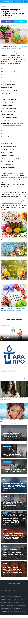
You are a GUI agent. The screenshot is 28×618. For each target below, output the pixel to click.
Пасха (9, 371)
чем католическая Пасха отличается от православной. (13, 311)
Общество (3, 6)
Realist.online (9, 596)
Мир (4, 427)
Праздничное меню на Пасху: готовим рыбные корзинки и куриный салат (12, 126)
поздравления (4, 371)
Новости (5, 496)
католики (14, 371)
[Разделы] (26, 0)
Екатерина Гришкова (6, 325)
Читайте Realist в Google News (14, 319)
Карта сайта (3, 595)
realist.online (17, 605)
